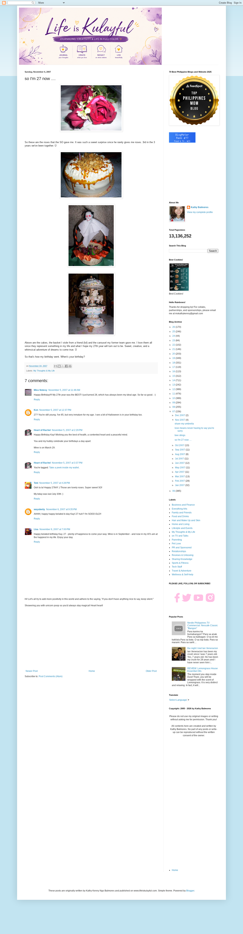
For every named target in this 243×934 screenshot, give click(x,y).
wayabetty (39, 509)
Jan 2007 (180, 485)
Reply (37, 399)
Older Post (151, 671)
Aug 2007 (180, 454)
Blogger (190, 890)
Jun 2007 (180, 463)
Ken (36, 410)
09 (174, 402)
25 (174, 331)
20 (174, 353)
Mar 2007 (180, 476)
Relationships (179, 551)
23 (174, 340)
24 (174, 336)
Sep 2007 (180, 449)
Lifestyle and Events (182, 528)
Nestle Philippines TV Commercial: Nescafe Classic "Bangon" (202, 625)
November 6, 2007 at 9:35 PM (61, 509)
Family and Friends (182, 512)
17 (174, 367)
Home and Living (180, 524)
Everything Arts (179, 508)
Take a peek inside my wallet (64, 467)
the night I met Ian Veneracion (202, 648)
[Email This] (56, 366)
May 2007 (180, 467)
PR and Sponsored (182, 547)
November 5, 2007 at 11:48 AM (64, 390)
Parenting (177, 539)
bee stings (180, 435)
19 (174, 358)
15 (174, 376)
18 (174, 362)
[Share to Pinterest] (70, 366)
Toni (36, 483)
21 (174, 349)
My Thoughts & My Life (44, 371)
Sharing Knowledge (182, 559)
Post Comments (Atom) (50, 676)
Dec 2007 (180, 415)
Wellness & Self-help (182, 574)
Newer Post (32, 671)
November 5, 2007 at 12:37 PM (55, 410)
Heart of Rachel (42, 430)
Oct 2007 (180, 445)
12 (174, 389)
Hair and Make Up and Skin (186, 520)
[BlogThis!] (59, 366)
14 (174, 380)
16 (174, 371)
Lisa (36, 529)
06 (174, 491)
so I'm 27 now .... (183, 440)
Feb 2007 (180, 481)
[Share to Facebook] (66, 366)
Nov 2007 (180, 420)
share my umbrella (184, 423)
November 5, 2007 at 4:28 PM (54, 483)
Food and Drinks (180, 516)
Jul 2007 (180, 458)
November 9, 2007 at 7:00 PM (54, 529)
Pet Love (176, 543)
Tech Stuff (177, 566)
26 (174, 327)
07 (174, 411)
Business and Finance (183, 504)
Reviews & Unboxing (182, 555)
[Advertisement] (91, 638)
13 (174, 384)
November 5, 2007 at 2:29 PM (67, 430)
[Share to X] (63, 366)
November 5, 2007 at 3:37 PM (67, 462)
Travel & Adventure (181, 570)
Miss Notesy (40, 390)
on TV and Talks (180, 535)
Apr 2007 (180, 472)
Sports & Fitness (180, 563)
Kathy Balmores (199, 207)
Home (92, 671)
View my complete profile (200, 212)
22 (174, 345)
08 (174, 407)
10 (174, 398)
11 (174, 393)
